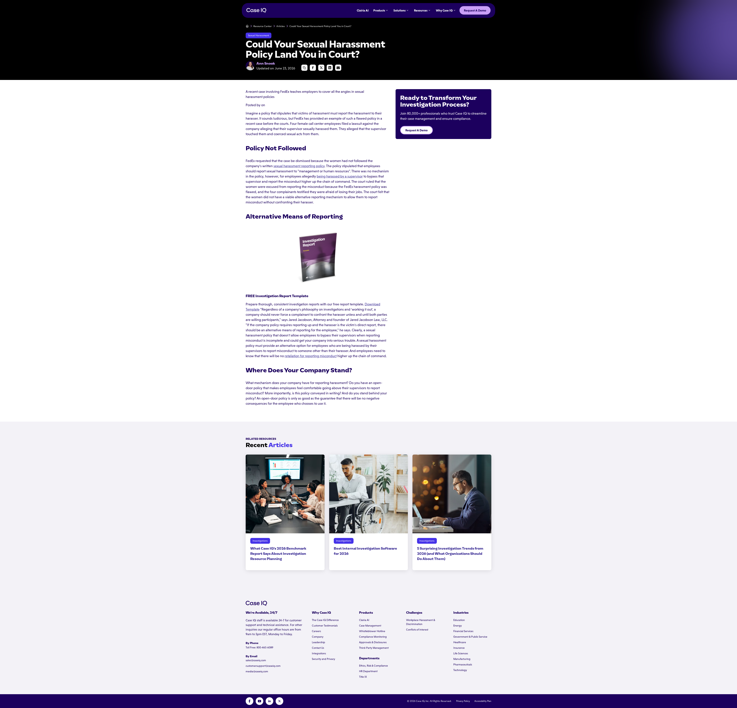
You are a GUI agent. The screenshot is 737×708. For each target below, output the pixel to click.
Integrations (319, 653)
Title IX (363, 676)
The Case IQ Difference (325, 620)
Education (459, 620)
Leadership (318, 642)
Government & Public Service (470, 636)
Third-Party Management (374, 647)
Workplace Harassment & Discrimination (420, 622)
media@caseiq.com (257, 671)
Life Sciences (460, 653)
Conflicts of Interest (417, 629)
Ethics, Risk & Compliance (373, 665)
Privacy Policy (463, 701)
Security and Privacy (323, 658)
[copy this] (304, 68)
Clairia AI (364, 620)
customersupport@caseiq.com (263, 665)
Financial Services (463, 631)
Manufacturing (461, 658)
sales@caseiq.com (256, 660)
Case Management (370, 625)
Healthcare (459, 642)
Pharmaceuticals (462, 664)
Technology (460, 670)
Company (317, 636)
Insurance (459, 647)
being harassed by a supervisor (340, 176)
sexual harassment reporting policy (299, 166)
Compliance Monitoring (373, 636)
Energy (457, 625)
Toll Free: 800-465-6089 (259, 647)
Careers (316, 631)
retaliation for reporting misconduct (311, 356)
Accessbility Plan (482, 701)
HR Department (368, 671)
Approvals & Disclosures (373, 642)
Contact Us (318, 647)
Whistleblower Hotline (372, 631)
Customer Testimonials (325, 625)
